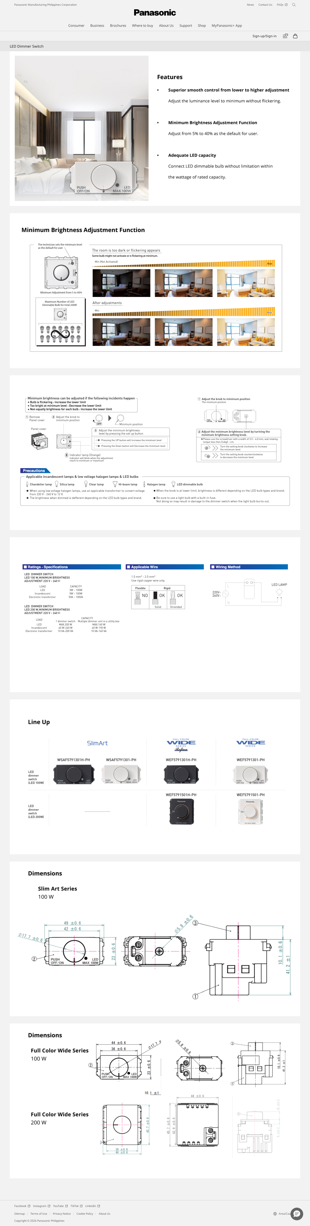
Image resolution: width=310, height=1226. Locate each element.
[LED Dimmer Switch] (155, 128)
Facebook (20, 1206)
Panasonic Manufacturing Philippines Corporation (45, 5)
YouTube (58, 1206)
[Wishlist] (285, 36)
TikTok (75, 1206)
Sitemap (19, 1214)
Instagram (39, 1206)
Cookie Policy (84, 1214)
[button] (296, 1214)
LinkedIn (90, 1206)
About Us (104, 1214)
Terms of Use (38, 1214)
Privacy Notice (62, 1214)
